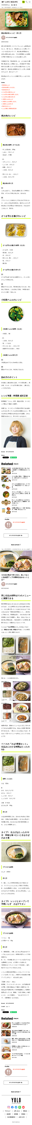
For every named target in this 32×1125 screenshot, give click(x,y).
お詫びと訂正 (22, 1117)
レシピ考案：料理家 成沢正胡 (9, 108)
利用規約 (23, 1114)
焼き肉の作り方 (6, 89)
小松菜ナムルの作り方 (7, 103)
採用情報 (16, 1114)
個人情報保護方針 (11, 1117)
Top (2, 7)
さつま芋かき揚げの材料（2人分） (10, 94)
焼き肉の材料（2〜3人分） (8, 87)
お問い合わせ (17, 1111)
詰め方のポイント (6, 106)
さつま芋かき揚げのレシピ (8, 92)
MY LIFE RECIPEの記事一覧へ (16, 535)
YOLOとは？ (8, 1111)
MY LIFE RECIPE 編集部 (19, 522)
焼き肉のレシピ (6, 85)
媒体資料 (9, 1114)
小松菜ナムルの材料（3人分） (9, 101)
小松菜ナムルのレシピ (7, 99)
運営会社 (25, 1111)
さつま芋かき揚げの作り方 (8, 96)
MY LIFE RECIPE (8, 7)
